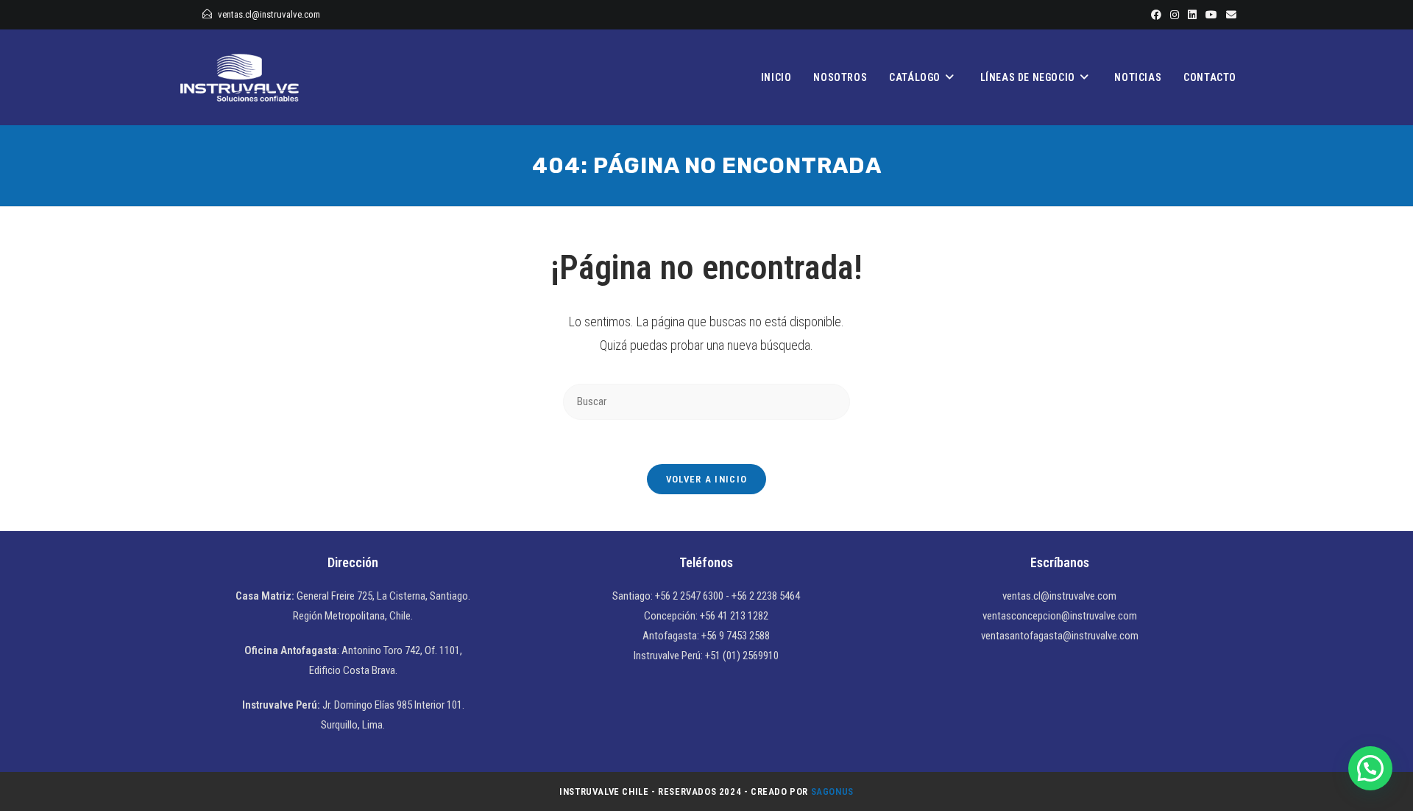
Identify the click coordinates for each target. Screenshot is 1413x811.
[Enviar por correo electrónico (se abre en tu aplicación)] (1229, 14)
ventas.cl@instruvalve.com (269, 14)
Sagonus (832, 791)
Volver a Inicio (707, 479)
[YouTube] (1211, 14)
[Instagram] (1174, 14)
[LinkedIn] (1192, 14)
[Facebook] (1156, 14)
